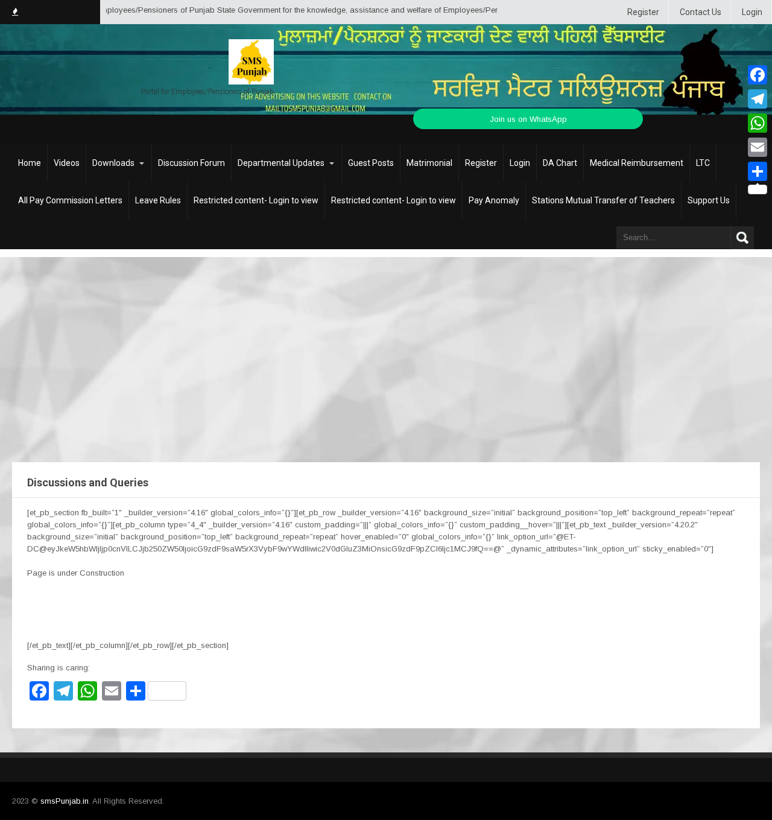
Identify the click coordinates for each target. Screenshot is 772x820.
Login (752, 12)
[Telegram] (757, 99)
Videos (67, 163)
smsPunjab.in (64, 801)
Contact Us (700, 12)
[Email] (757, 147)
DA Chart (560, 163)
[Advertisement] (386, 347)
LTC (703, 163)
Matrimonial (429, 163)
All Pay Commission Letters (70, 200)
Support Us (709, 200)
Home (29, 163)
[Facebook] (757, 75)
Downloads (113, 163)
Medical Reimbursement (636, 163)
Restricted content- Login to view (256, 200)
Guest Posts (371, 163)
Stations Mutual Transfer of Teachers (603, 200)
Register (643, 12)
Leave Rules (158, 200)
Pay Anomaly (494, 200)
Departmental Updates (281, 163)
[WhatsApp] (757, 123)
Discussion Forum (191, 163)
